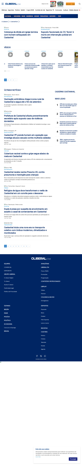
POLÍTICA (7, 320)
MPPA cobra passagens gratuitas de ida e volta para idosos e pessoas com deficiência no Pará (68, 114)
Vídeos (43, 290)
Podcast (43, 293)
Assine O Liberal (8, 284)
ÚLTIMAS (7, 306)
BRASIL (6, 331)
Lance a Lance (45, 323)
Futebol (43, 316)
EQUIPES (7, 264)
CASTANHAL (8, 16)
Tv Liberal (6, 281)
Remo (42, 313)
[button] (5, 71)
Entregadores (44, 300)
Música (43, 335)
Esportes (11, 10)
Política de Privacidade (10, 291)
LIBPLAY (44, 286)
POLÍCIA (7, 317)
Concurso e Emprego (10, 327)
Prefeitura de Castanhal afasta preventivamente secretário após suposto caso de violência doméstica (26, 118)
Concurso (58, 10)
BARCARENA (17, 16)
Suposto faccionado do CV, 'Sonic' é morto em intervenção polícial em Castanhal (57, 35)
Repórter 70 (50, 10)
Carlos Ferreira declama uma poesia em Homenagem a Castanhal (15, 65)
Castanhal (14, 22)
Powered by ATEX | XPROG (41, 359)
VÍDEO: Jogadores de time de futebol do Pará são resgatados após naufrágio (68, 141)
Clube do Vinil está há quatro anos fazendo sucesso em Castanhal (65, 65)
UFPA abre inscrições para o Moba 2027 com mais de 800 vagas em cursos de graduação (68, 105)
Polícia (17, 10)
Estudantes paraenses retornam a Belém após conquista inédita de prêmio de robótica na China (68, 123)
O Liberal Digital (8, 278)
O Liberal (5, 22)
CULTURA (44, 332)
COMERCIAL (7, 267)
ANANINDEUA (29, 16)
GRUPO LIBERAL (9, 274)
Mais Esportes (45, 319)
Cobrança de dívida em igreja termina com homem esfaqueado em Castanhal (21, 35)
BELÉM (23, 16)
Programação (44, 278)
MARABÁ (36, 16)
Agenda (43, 349)
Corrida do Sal (40, 10)
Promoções (44, 274)
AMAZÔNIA (45, 264)
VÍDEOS (7, 47)
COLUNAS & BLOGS (47, 297)
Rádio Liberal (73, 10)
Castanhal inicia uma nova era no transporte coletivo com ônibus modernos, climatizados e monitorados (25, 230)
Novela (43, 345)
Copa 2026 (30, 10)
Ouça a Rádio (45, 271)
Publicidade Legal (9, 288)
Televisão (43, 342)
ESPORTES (44, 306)
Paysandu (43, 309)
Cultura (65, 10)
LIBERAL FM (45, 267)
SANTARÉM (52, 16)
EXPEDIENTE (8, 270)
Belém (23, 10)
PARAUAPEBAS (44, 16)
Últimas (4, 10)
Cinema (43, 339)
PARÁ (59, 16)
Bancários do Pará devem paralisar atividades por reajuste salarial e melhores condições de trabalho (68, 132)
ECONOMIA (8, 324)
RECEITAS (44, 328)
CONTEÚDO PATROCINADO (50, 281)
